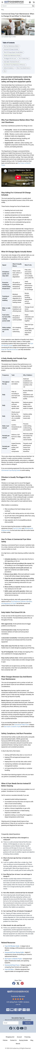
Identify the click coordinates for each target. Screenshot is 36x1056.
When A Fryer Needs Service (23, 68)
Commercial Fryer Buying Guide (10, 470)
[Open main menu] (2, 2)
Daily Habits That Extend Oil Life (11, 61)
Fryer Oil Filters (17, 528)
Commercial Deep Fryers (21, 724)
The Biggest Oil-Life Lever (10, 58)
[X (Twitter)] (18, 983)
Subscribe (28, 1023)
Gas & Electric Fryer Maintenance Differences (14, 64)
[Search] (33, 6)
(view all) (18, 1004)
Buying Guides (23, 1040)
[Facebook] (13, 983)
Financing (27, 1037)
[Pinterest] (22, 983)
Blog (2, 9)
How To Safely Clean (24, 58)
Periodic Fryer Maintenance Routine (12, 55)
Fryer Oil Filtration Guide (12, 946)
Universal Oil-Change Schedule (11, 49)
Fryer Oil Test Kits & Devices (9, 349)
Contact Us (13, 1040)
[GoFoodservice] (14, 2)
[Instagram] (25, 1028)
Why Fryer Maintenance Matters (11, 46)
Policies (5, 1040)
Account (19, 1037)
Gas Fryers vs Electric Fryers (12, 726)
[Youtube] (21, 1028)
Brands (18, 1043)
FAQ (5, 71)
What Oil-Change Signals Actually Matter (13, 52)
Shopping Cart (10, 1037)
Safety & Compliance (9, 68)
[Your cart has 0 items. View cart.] (33, 2)
